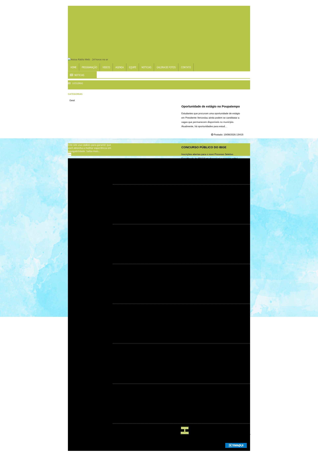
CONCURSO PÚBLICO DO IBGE (203, 147)
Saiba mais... (93, 151)
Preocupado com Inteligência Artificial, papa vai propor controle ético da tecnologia (208, 236)
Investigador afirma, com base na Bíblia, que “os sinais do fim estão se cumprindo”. (212, 393)
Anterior (184, 428)
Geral (72, 100)
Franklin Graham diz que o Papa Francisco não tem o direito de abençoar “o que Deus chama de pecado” (211, 355)
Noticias (146, 67)
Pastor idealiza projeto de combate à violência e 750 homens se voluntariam (209, 194)
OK (69, 154)
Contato (186, 67)
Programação (89, 67)
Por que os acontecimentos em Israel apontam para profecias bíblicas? (207, 313)
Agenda (119, 67)
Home (74, 67)
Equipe (132, 67)
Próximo (185, 433)
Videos (106, 67)
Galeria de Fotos (166, 67)
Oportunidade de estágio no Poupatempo (210, 106)
